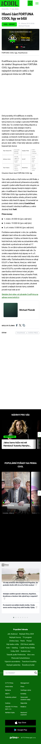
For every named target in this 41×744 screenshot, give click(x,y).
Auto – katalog (12, 648)
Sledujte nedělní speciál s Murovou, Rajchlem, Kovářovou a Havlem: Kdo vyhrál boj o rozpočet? (20, 595)
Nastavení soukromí (23, 714)
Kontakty (23, 694)
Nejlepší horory (15, 637)
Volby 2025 (15, 651)
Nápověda (23, 703)
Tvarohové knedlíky (29, 661)
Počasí (29, 641)
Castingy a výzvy (25, 690)
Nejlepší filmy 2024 (26, 634)
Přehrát (7, 502)
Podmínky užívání (10, 697)
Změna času (14, 641)
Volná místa (9, 686)
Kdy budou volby (12, 644)
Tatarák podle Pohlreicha (16, 655)
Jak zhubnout (12, 634)
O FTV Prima (9, 683)
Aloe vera (30, 655)
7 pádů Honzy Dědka (27, 648)
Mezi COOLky (8, 505)
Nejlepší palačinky (13, 665)
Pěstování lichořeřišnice (20, 658)
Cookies (7, 703)
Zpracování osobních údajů (25, 698)
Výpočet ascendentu (12, 661)
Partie (22, 641)
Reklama (8, 690)
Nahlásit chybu (10, 712)
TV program (27, 637)
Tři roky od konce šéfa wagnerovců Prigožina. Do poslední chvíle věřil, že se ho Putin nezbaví (20, 584)
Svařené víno (25, 651)
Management (24, 683)
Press (22, 686)
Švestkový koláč (28, 665)
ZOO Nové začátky (27, 644)
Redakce (23, 707)
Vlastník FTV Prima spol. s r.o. (11, 708)
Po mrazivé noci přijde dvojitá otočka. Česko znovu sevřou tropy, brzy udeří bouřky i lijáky (19, 606)
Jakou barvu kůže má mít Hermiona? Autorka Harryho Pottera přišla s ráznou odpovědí (16, 444)
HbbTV (7, 694)
